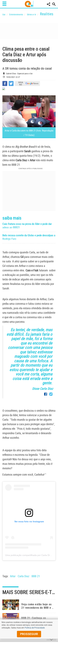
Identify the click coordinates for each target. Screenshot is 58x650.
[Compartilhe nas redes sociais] (48, 4)
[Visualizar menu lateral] (4, 4)
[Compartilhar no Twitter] (11, 83)
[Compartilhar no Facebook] (4, 83)
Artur (12, 576)
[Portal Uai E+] (29, 4)
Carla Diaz (23, 576)
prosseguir (29, 634)
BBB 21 (36, 576)
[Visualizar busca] (54, 4)
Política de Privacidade (35, 627)
